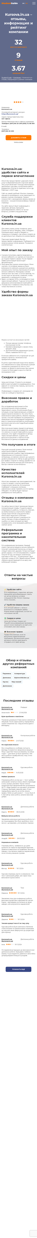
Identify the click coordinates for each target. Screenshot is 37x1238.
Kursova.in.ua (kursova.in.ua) (7, 708)
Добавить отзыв (18, 138)
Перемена (7, 674)
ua (23, 3)
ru (27, 3)
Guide (10, 3)
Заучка (5, 682)
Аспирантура (19, 674)
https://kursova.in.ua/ (10, 114)
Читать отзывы (18, 142)
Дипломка (7, 678)
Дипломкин (7, 686)
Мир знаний (16, 682)
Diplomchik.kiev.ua (21, 678)
